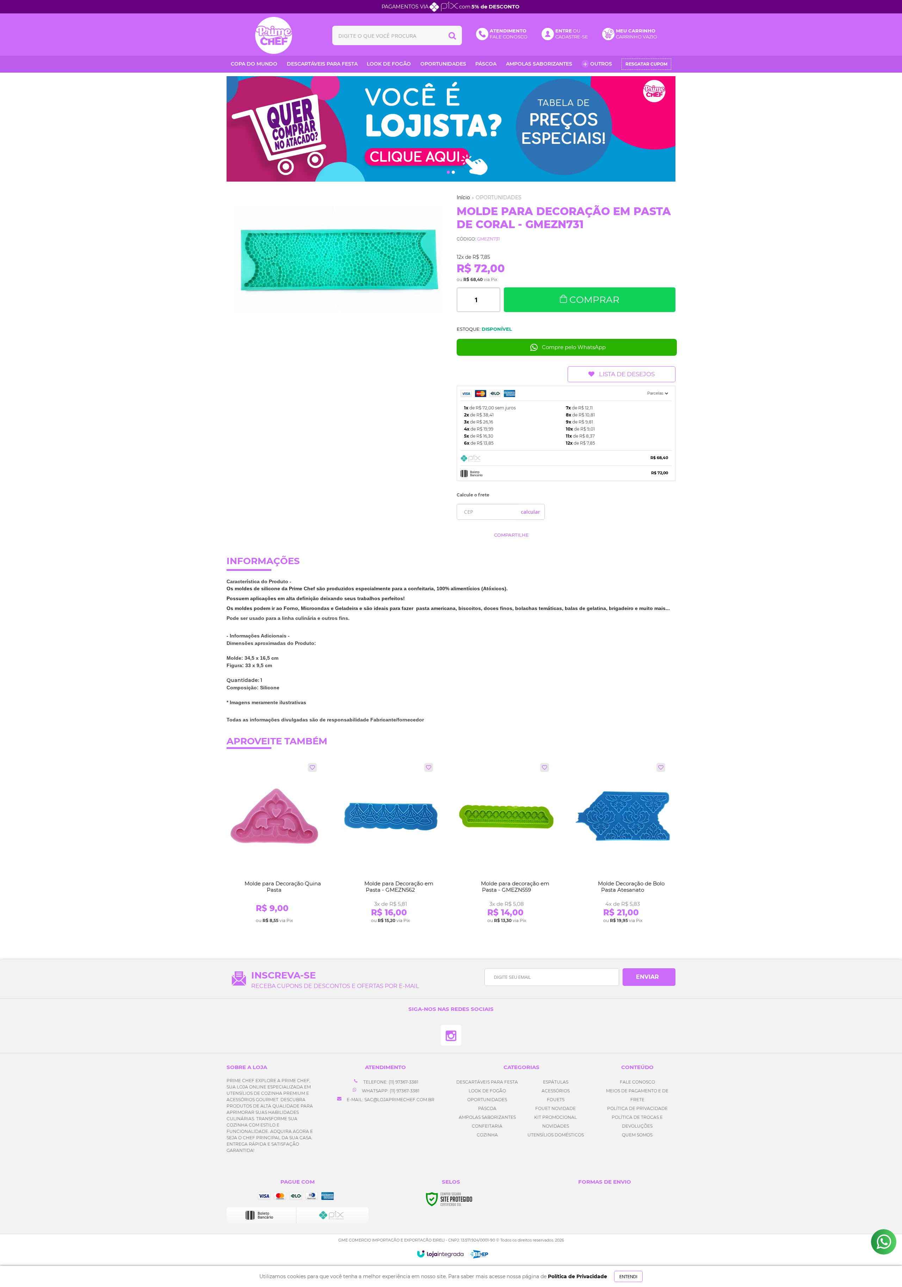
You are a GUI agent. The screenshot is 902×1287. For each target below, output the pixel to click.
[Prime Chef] (274, 35)
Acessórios (556, 1090)
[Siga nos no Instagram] (451, 1035)
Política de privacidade (637, 1108)
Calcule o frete (473, 495)
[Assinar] (649, 977)
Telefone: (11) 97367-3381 (390, 1082)
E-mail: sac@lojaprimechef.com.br (390, 1099)
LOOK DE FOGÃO (487, 1090)
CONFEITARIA (487, 1126)
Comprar (594, 299)
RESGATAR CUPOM (646, 64)
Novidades (555, 1126)
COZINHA (487, 1134)
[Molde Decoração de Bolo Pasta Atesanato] (622, 844)
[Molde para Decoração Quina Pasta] (274, 844)
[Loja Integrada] (440, 1254)
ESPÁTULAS (555, 1082)
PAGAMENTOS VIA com (450, 7)
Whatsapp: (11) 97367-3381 (390, 1090)
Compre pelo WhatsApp (574, 347)
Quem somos (637, 1134)
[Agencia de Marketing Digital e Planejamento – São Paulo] (479, 1254)
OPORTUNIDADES (498, 197)
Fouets (555, 1099)
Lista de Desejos (627, 374)
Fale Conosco (637, 1082)
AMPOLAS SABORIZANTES (487, 1117)
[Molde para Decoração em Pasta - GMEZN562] (390, 844)
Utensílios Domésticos (555, 1134)
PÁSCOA (487, 1108)
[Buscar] (452, 35)
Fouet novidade (555, 1108)
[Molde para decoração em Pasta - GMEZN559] (506, 844)
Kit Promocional (555, 1117)
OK (530, 512)
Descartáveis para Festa (487, 1082)
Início (463, 197)
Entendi (628, 1276)
